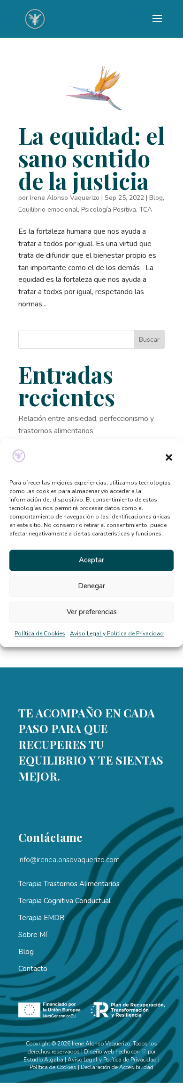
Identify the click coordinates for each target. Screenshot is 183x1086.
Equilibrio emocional (48, 209)
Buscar (149, 339)
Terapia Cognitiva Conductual (64, 900)
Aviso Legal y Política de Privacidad (117, 633)
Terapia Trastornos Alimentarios (69, 884)
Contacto (32, 968)
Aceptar (91, 560)
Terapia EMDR (41, 917)
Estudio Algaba (43, 1059)
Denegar (91, 586)
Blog (156, 197)
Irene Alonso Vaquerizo (64, 197)
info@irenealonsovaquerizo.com (69, 859)
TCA (145, 209)
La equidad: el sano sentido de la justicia (91, 158)
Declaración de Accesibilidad (117, 1067)
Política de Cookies (40, 633)
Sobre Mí (32, 934)
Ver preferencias (92, 612)
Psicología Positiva (108, 209)
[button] (169, 457)
